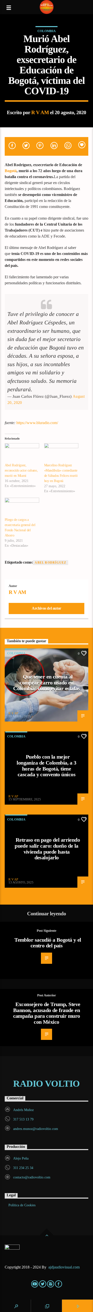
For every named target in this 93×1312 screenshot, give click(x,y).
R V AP (13, 713)
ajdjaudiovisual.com (64, 1267)
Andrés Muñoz (23, 1110)
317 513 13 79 (23, 1119)
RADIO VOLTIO (46, 1083)
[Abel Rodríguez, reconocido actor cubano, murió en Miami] (22, 453)
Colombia (46, 31)
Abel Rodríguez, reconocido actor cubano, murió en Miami (21, 470)
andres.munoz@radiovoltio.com (35, 1129)
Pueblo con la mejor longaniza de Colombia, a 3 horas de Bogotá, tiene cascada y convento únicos (46, 765)
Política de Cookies (21, 1205)
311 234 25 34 (23, 1168)
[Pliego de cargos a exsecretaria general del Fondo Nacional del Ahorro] (22, 507)
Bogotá (11, 171)
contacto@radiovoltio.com (31, 1177)
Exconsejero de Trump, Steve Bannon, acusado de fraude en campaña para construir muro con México (46, 1013)
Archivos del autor (46, 608)
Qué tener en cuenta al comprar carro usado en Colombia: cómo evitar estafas (46, 682)
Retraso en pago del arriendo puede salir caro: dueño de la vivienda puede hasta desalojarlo (47, 849)
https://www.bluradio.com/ (37, 423)
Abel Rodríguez (50, 562)
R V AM (40, 112)
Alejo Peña (21, 1158)
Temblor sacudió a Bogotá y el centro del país (47, 943)
